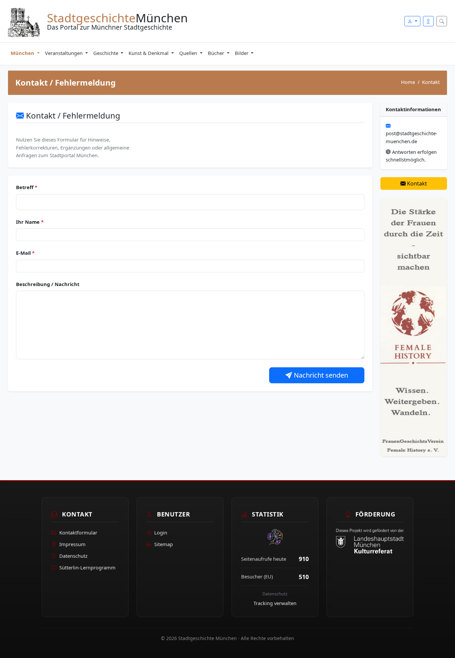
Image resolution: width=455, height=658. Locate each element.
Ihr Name (30, 221)
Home (408, 82)
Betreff (26, 187)
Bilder (242, 53)
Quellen (189, 53)
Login (160, 532)
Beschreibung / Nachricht (47, 284)
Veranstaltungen (64, 53)
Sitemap (163, 544)
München (23, 53)
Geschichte (106, 53)
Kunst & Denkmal (149, 53)
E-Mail (25, 252)
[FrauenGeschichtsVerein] (413, 326)
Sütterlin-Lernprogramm (87, 567)
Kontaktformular (78, 532)
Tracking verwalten (274, 603)
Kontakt (416, 183)
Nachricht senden (320, 375)
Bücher (217, 53)
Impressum (72, 544)
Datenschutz (73, 555)
